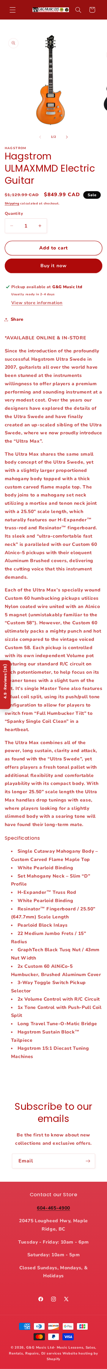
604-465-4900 (53, 1208)
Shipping (12, 203)
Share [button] (17, 319)
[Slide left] (40, 136)
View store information (37, 303)
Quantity (14, 213)
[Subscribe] (88, 1161)
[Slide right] (66, 136)
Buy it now (53, 265)
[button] (12, 10)
